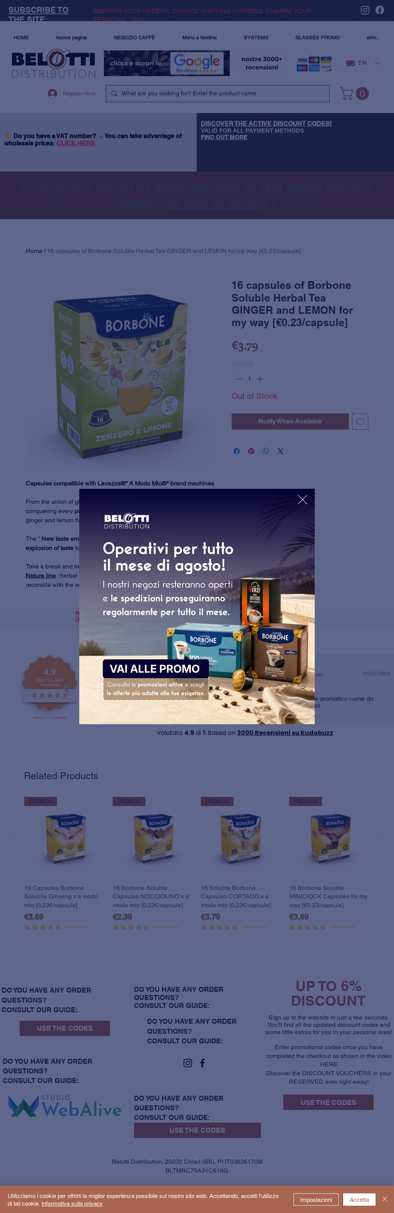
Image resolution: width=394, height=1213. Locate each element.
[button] (302, 499)
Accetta (359, 1199)
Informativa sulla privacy (72, 1203)
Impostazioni (316, 1199)
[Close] (384, 1199)
